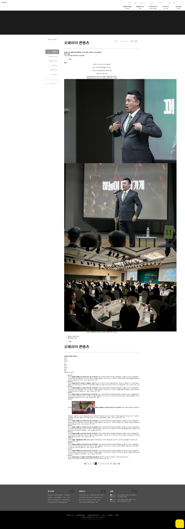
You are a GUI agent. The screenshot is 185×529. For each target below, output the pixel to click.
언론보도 (91, 491)
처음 (85, 463)
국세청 (116, 515)
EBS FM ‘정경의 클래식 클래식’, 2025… (89, 502)
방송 (65, 371)
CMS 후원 (110, 515)
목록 (70, 59)
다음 (114, 463)
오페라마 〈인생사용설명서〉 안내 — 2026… (59, 497)
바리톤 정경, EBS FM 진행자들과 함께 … (58, 502)
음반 (65, 364)
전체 (65, 358)
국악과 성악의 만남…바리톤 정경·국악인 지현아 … (92, 495)
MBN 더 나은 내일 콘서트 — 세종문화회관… (59, 500)
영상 (65, 369)
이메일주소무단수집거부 (93, 515)
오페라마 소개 (70, 515)
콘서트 (66, 361)
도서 (65, 366)
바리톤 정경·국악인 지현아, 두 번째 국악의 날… (91, 497)
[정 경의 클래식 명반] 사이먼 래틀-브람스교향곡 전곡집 (126, 495)
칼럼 (123, 491)
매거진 (66, 367)
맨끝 (118, 463)
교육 (65, 359)
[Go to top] (97, 522)
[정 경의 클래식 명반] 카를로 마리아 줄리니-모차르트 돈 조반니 (126, 500)
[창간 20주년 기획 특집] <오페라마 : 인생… (90, 500)
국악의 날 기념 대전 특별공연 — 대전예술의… (59, 495)
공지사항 (60, 491)
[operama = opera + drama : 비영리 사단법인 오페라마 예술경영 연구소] (7, 8)
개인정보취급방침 (80, 515)
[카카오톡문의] (179, 523)
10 (110, 463)
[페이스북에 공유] (88, 522)
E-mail (103, 515)
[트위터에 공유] (92, 522)
